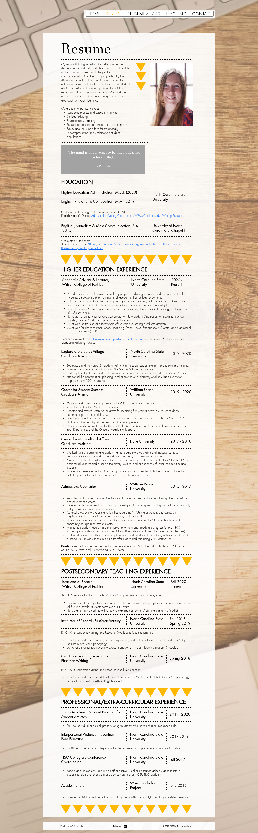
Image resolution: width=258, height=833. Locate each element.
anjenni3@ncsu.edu (74, 826)
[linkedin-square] (125, 826)
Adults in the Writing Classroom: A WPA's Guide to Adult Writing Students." (138, 216)
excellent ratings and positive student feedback (116, 339)
